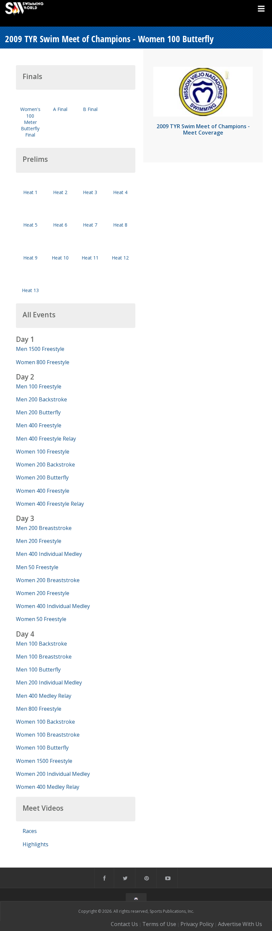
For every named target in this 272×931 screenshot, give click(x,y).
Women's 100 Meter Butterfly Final (30, 122)
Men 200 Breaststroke (44, 528)
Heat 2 (60, 192)
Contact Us (124, 924)
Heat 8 (120, 225)
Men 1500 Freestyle (40, 349)
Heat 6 (60, 225)
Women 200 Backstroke (45, 464)
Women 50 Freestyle (41, 619)
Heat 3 (90, 192)
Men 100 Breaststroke (44, 656)
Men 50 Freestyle (37, 567)
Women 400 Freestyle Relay (50, 503)
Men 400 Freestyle (38, 425)
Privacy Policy (197, 924)
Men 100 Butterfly (38, 669)
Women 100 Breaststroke (48, 734)
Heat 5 (30, 225)
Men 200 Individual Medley (49, 682)
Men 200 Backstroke (41, 399)
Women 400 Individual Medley (53, 606)
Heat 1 (30, 192)
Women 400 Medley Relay (47, 786)
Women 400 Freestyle (42, 490)
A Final (60, 109)
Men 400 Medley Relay (43, 695)
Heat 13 (30, 290)
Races (30, 831)
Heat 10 (60, 258)
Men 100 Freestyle (38, 386)
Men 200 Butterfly (38, 412)
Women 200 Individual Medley (53, 773)
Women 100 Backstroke (45, 721)
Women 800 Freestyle (42, 362)
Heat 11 (90, 258)
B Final (90, 109)
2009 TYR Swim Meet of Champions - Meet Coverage (203, 129)
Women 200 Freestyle (42, 593)
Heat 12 (120, 258)
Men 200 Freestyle (38, 541)
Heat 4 (120, 192)
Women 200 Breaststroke (48, 580)
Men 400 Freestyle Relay (46, 438)
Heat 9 (30, 258)
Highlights (35, 844)
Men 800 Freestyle (38, 708)
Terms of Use (159, 924)
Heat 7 (90, 225)
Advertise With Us (240, 924)
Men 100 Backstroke (41, 643)
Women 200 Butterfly (42, 477)
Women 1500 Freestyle (44, 761)
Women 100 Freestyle (42, 451)
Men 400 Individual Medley (49, 554)
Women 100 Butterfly (42, 747)
